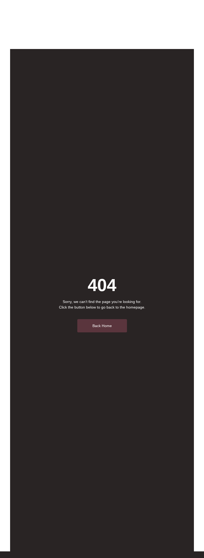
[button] (179, 24)
